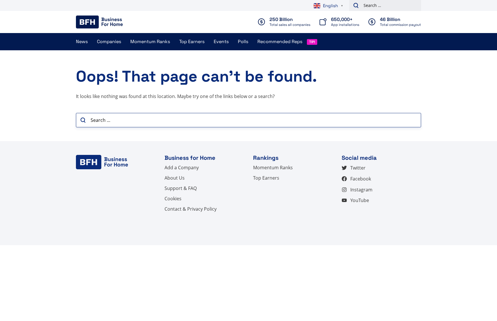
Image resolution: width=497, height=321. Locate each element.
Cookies (173, 198)
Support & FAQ (181, 188)
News (82, 42)
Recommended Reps (279, 42)
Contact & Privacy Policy (191, 209)
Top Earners (191, 42)
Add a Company (182, 167)
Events (221, 42)
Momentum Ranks (150, 42)
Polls (243, 42)
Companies (109, 42)
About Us (175, 178)
